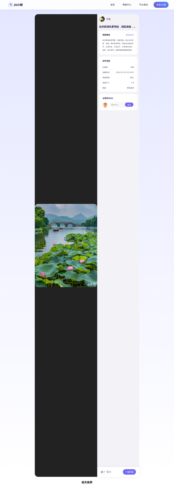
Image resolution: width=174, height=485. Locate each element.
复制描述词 (130, 35)
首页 (112, 4)
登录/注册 (161, 4)
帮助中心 (127, 4)
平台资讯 (143, 4)
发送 (129, 105)
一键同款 (129, 472)
